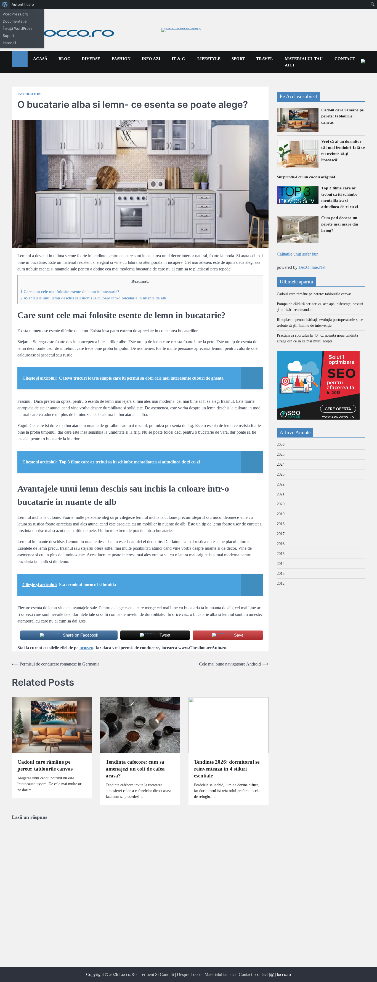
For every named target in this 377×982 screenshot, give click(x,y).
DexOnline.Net (312, 267)
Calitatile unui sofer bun (297, 254)
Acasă (40, 59)
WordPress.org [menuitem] (15, 14)
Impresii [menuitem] (9, 43)
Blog (65, 59)
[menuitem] (5, 4)
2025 (281, 454)
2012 (281, 583)
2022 (281, 484)
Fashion (121, 59)
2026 (281, 444)
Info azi (151, 59)
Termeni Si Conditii (157, 974)
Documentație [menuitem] (15, 21)
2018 (281, 524)
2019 (281, 514)
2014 (281, 564)
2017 (281, 534)
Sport (238, 59)
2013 (281, 574)
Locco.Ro (128, 974)
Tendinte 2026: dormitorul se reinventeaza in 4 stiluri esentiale (226, 769)
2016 (281, 544)
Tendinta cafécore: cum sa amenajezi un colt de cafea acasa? (135, 769)
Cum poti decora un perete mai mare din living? (339, 224)
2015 (281, 554)
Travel (264, 59)
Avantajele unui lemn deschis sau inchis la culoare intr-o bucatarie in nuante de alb (93, 298)
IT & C (178, 59)
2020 (281, 504)
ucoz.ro (86, 647)
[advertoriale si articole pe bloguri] (318, 418)
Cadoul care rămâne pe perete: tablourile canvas (45, 765)
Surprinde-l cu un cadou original (306, 177)
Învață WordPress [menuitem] (18, 28)
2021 (281, 494)
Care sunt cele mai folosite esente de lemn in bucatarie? (69, 291)
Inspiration (29, 94)
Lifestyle (209, 59)
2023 (281, 474)
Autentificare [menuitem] (23, 4)
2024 (281, 464)
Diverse (91, 59)
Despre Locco (189, 974)
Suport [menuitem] (8, 35)
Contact (344, 59)
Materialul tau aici (304, 62)
